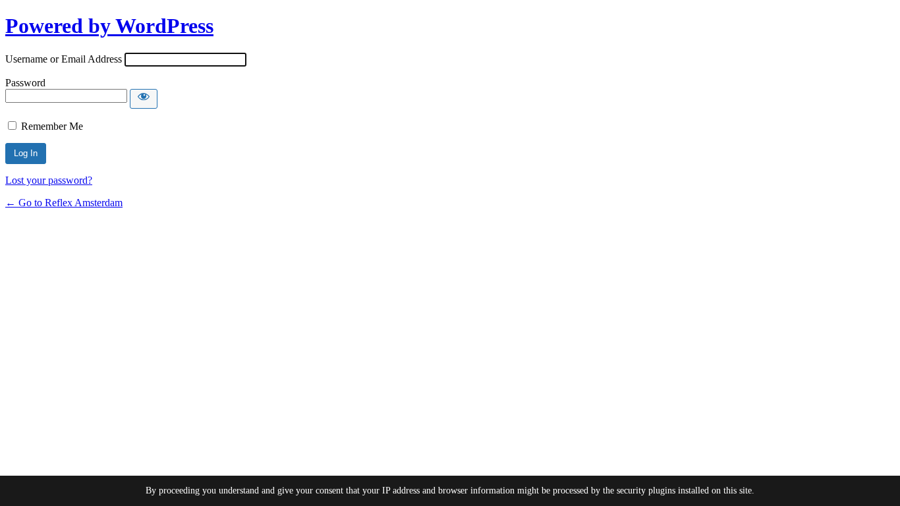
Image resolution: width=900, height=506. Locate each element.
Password (25, 82)
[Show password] (143, 99)
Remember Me (52, 126)
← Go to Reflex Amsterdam (64, 202)
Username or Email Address (63, 59)
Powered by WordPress (109, 26)
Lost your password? (48, 180)
